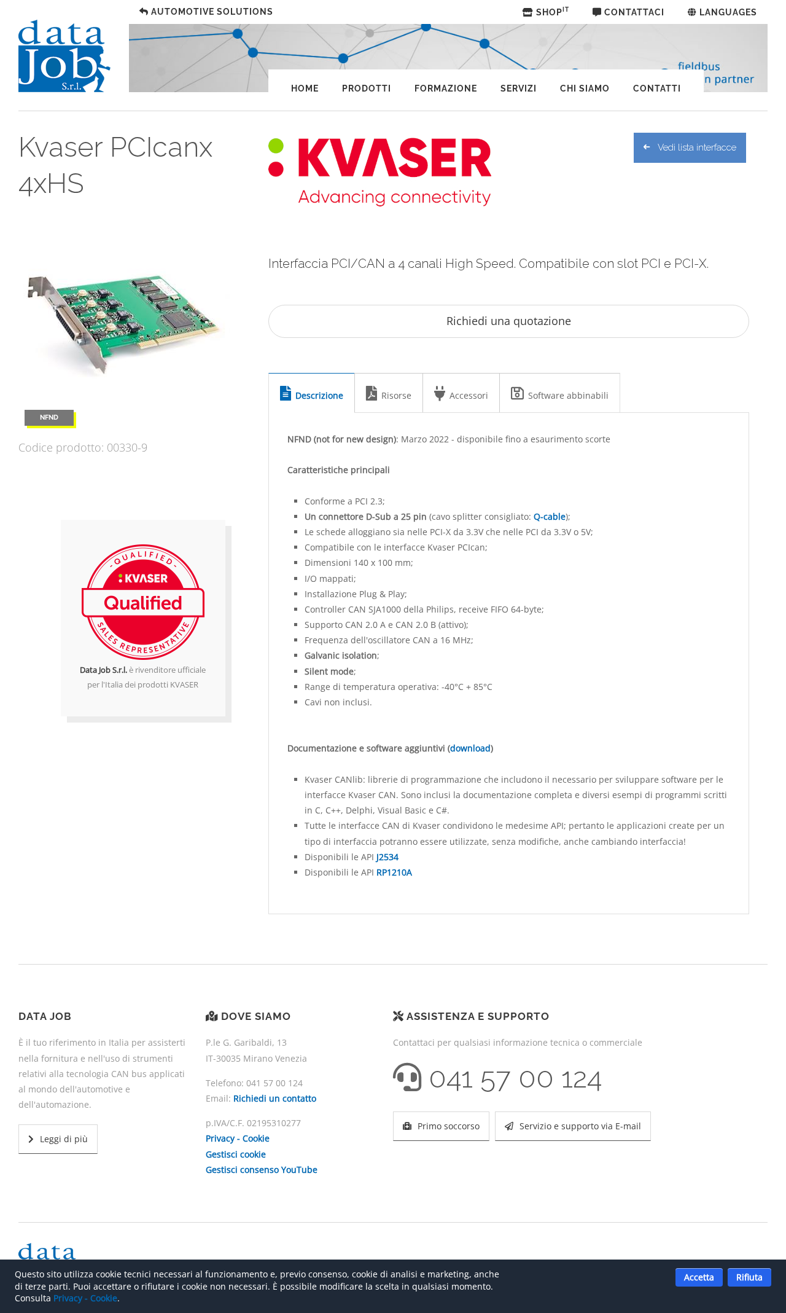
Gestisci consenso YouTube (261, 1169)
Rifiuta (749, 1277)
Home (305, 88)
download (470, 748)
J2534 (387, 857)
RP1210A (394, 872)
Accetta (699, 1277)
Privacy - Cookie (238, 1138)
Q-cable (550, 516)
